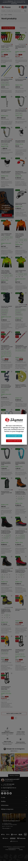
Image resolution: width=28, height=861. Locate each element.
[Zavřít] (25, 415)
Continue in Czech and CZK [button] (14, 440)
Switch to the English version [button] (14, 435)
